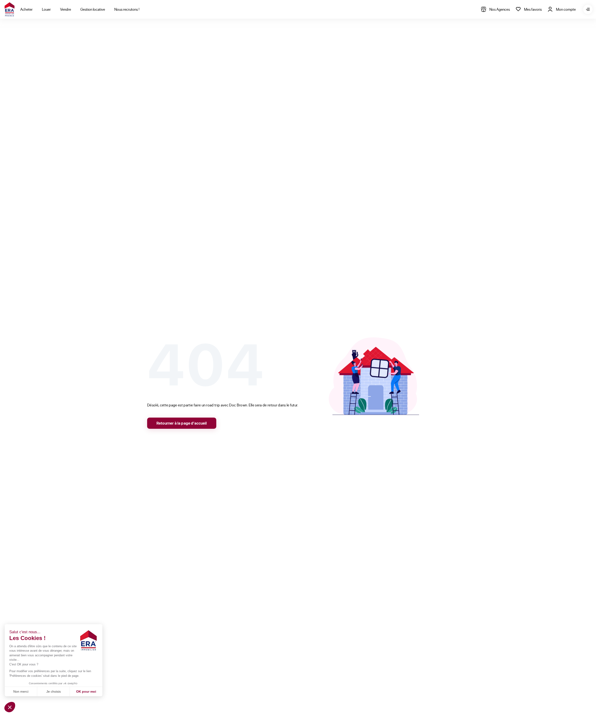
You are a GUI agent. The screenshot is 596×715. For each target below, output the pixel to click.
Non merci (20, 691)
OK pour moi (86, 691)
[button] (9, 707)
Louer (46, 9)
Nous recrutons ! (126, 9)
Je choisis (53, 691)
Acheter (26, 9)
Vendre (65, 9)
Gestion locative (92, 9)
